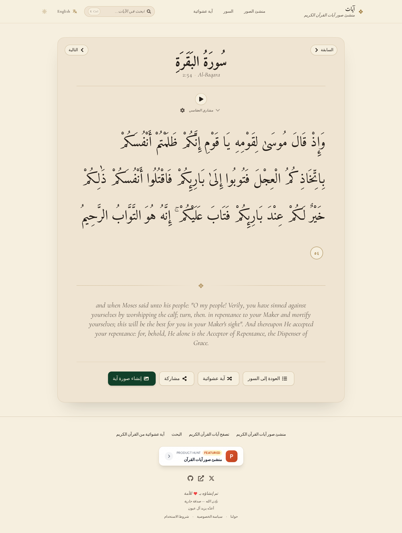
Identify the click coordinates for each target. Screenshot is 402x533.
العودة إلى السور (264, 379)
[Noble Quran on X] (212, 478)
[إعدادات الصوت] (182, 110)
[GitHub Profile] (190, 478)
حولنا (234, 516)
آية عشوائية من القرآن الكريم (140, 434)
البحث (177, 434)
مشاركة (172, 379)
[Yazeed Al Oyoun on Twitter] (201, 478)
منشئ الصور (254, 11)
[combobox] (204, 110)
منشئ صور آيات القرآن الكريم (261, 434)
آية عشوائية (203, 11)
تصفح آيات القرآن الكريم (209, 434)
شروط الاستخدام (176, 516)
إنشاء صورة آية (127, 379)
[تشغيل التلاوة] (201, 99)
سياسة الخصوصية (209, 516)
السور (228, 11)
